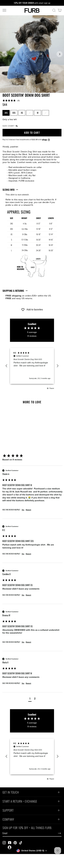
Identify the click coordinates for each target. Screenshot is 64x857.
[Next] (60, 54)
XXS (13, 112)
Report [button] (28, 510)
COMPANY (8, 819)
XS (22, 112)
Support (8, 810)
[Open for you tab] (9, 847)
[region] (32, 366)
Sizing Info (9, 189)
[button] (32, 101)
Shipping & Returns (13, 290)
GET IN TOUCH (11, 792)
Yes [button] (23, 510)
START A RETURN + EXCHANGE (20, 801)
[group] (32, 456)
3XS (6, 112)
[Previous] (4, 54)
